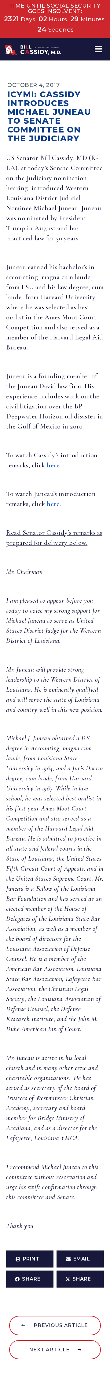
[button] (98, 49)
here (53, 465)
